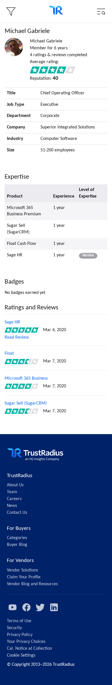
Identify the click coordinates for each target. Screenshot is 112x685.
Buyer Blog (17, 544)
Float (9, 353)
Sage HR (12, 322)
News (12, 505)
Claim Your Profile (23, 577)
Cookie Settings (21, 655)
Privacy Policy (19, 635)
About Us (15, 485)
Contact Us (17, 512)
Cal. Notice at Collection (29, 648)
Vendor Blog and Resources (32, 584)
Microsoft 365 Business (26, 378)
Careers (14, 499)
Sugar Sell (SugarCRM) (26, 403)
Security (14, 628)
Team (12, 492)
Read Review (17, 337)
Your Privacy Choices (26, 641)
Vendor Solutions (22, 570)
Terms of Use (19, 621)
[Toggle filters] (11, 11)
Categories (17, 538)
